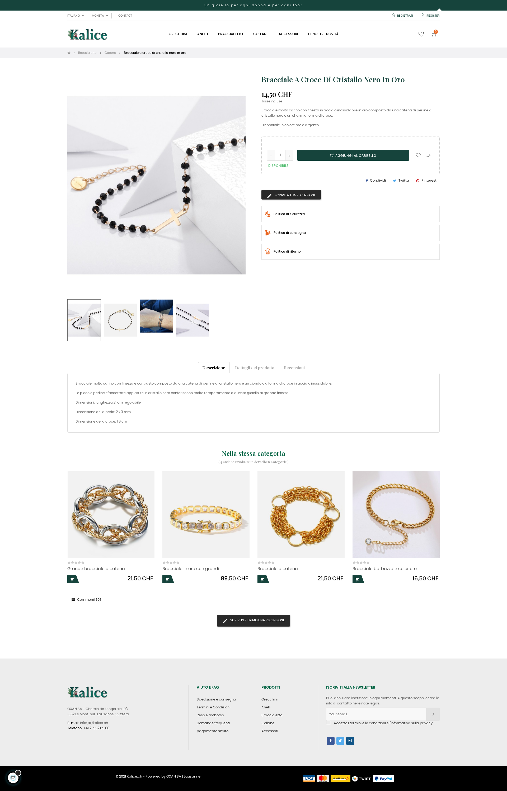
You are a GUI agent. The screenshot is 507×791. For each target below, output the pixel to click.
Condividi (378, 180)
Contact (125, 15)
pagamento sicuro (212, 731)
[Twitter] (340, 741)
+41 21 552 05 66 (96, 728)
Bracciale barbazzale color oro (385, 569)
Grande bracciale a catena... (97, 569)
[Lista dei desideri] (418, 155)
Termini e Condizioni (213, 707)
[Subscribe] (433, 714)
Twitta (403, 180)
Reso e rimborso (210, 715)
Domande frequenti (213, 723)
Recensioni (294, 367)
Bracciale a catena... (278, 569)
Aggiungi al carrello (355, 155)
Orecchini (269, 699)
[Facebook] (331, 741)
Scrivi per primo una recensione (257, 620)
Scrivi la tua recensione (295, 195)
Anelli (265, 707)
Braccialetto (271, 715)
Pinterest (428, 180)
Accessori (269, 731)
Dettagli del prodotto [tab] (254, 367)
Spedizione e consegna (216, 699)
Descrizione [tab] (213, 367)
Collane (267, 723)
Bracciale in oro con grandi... (192, 569)
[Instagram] (350, 741)
